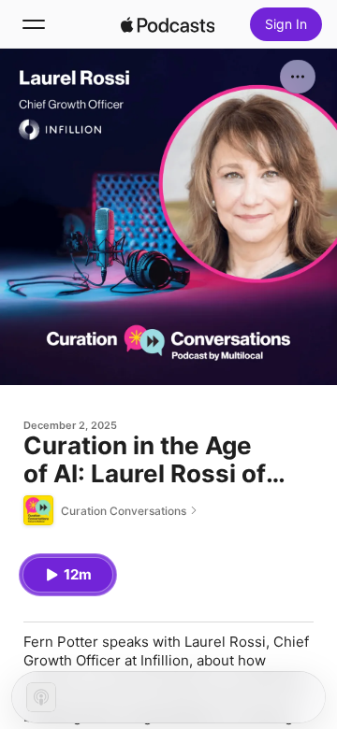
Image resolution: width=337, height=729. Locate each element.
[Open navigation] (33, 24)
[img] (167, 24)
